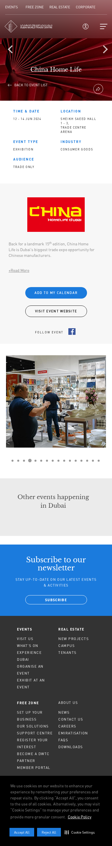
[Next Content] (105, 50)
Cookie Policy (79, 816)
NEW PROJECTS (73, 639)
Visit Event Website (56, 311)
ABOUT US (68, 702)
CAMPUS (66, 645)
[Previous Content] (13, 50)
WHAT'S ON (27, 645)
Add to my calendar (56, 293)
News (63, 712)
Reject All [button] (49, 832)
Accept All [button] (22, 832)
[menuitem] (35, 629)
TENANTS (67, 652)
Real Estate (71, 629)
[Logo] (29, 26)
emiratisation (73, 733)
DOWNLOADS (70, 747)
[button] (81, 832)
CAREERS (67, 726)
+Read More (19, 270)
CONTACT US (70, 719)
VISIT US (25, 639)
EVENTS (24, 629)
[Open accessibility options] (85, 26)
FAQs (63, 740)
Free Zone (28, 703)
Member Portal (34, 767)
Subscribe (56, 600)
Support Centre (35, 733)
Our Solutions (33, 726)
